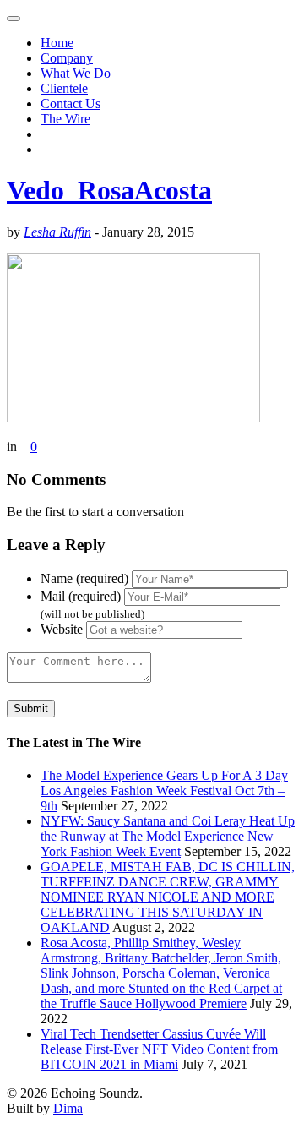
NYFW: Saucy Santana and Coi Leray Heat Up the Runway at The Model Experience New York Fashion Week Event (168, 836)
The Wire (65, 119)
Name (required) (84, 578)
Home (57, 42)
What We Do (76, 73)
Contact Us (70, 103)
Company (67, 58)
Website (62, 629)
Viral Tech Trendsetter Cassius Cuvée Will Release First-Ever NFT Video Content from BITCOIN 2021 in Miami (159, 1049)
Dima (68, 1108)
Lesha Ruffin (57, 232)
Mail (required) (81, 596)
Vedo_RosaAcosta (109, 190)
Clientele (64, 88)
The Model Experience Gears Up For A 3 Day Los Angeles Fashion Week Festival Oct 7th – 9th (164, 790)
